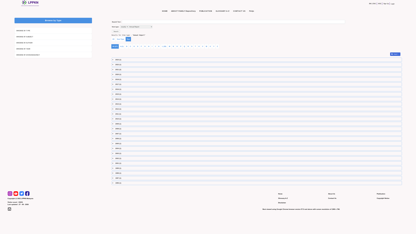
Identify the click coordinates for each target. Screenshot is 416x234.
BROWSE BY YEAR (23, 49)
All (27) (115, 46)
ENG (374, 3)
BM (370, 3)
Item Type (120, 39)
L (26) (164, 46)
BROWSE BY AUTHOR (24, 43)
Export (396, 54)
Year (128, 39)
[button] (116, 31)
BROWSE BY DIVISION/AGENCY (28, 55)
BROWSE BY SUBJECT (24, 37)
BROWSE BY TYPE (23, 31)
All (113, 39)
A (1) (122, 46)
